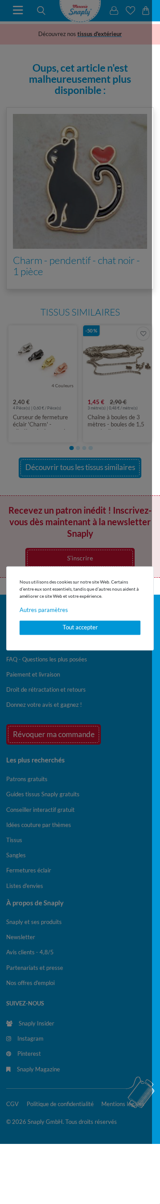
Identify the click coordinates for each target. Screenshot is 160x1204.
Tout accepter (80, 627)
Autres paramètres (44, 609)
